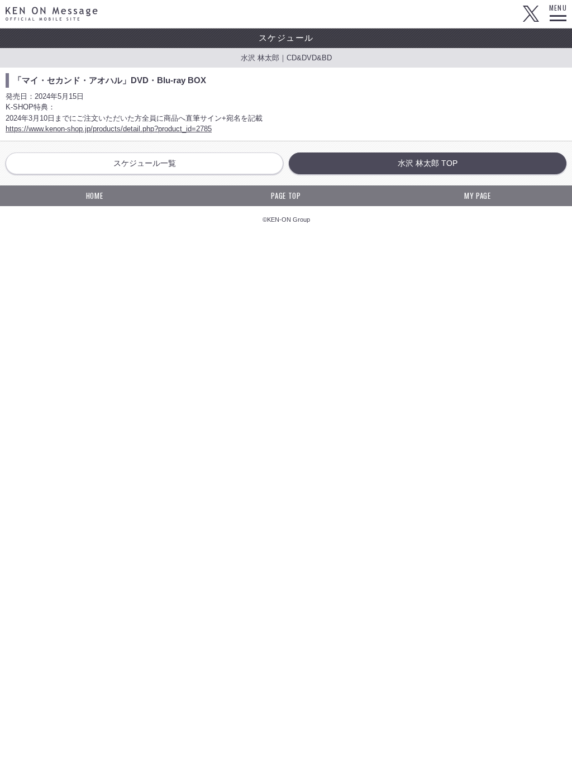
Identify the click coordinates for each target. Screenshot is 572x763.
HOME (94, 195)
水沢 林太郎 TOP (427, 163)
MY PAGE (477, 195)
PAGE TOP (286, 195)
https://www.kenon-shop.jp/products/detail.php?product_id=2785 (109, 129)
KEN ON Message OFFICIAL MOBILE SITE (52, 14)
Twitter (530, 14)
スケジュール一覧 (144, 163)
